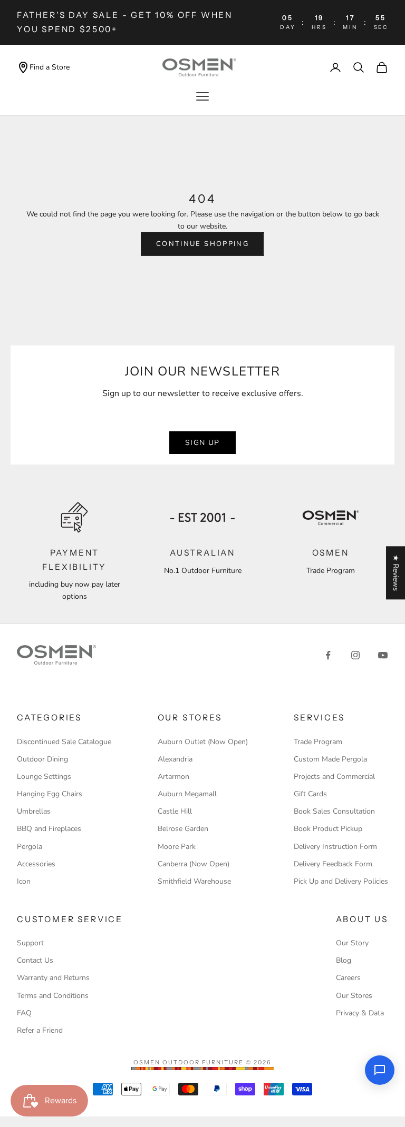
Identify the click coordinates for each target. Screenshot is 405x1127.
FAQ (24, 1013)
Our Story (352, 943)
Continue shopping (202, 244)
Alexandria (175, 759)
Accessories (36, 864)
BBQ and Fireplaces (49, 829)
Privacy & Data (360, 1013)
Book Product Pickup (328, 829)
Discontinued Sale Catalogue (64, 742)
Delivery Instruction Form (335, 847)
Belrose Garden (183, 829)
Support (30, 943)
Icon (24, 881)
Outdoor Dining (42, 759)
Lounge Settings (44, 777)
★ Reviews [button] (396, 573)
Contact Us (35, 960)
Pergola (29, 847)
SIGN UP (202, 443)
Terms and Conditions (53, 996)
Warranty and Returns (53, 978)
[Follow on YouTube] (383, 655)
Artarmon (173, 777)
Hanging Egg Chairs (49, 794)
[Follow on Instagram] (355, 655)
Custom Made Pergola (330, 759)
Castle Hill (175, 811)
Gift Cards (310, 794)
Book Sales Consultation (334, 811)
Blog (343, 960)
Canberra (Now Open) (193, 864)
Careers (348, 978)
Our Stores (354, 996)
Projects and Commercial (334, 777)
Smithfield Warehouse (194, 881)
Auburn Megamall (187, 794)
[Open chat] (379, 1070)
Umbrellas (34, 811)
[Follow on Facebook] (328, 655)
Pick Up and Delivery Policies (341, 881)
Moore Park (177, 847)
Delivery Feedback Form (333, 864)
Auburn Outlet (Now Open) (203, 742)
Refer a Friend (40, 1030)
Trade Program (318, 742)
